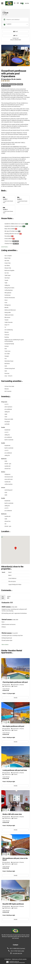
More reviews (5, 644)
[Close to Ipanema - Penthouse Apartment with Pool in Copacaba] (15, 756)
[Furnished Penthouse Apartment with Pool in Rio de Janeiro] (15, 668)
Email (16, 31)
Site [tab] (3, 597)
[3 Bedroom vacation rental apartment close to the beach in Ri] (15, 800)
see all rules (4, 246)
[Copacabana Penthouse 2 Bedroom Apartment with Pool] (15, 712)
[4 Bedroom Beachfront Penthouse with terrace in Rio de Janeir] (15, 890)
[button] (2, 62)
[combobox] (17, 24)
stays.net (17, 961)
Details (15, 697)
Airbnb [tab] (8, 597)
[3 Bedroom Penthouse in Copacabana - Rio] (15, 844)
